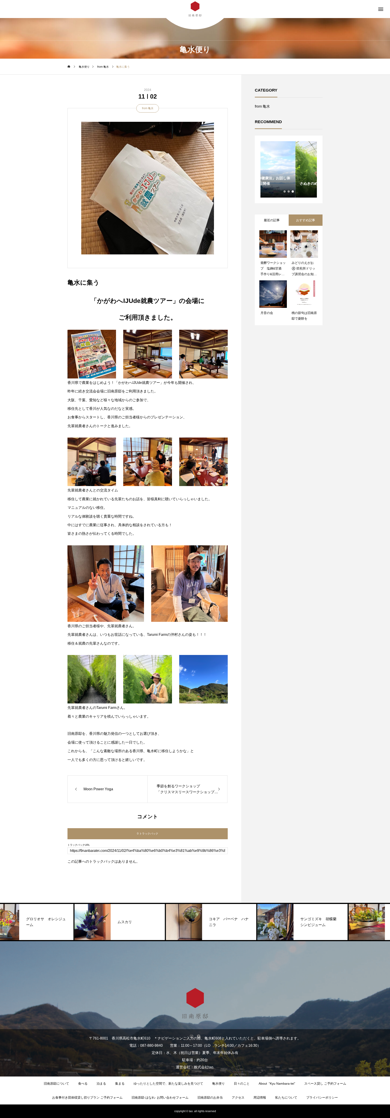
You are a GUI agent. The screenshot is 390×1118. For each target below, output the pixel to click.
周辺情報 (259, 1097)
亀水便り (218, 1083)
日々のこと (242, 1083)
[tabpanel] (288, 169)
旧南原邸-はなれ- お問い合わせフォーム (160, 1097)
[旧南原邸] (195, 1003)
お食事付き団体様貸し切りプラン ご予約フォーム (87, 1097)
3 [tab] (293, 191)
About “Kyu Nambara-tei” (277, 1083)
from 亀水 (147, 108)
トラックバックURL (78, 845)
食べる (83, 1083)
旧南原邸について (56, 1083)
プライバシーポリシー (322, 1097)
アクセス (238, 1097)
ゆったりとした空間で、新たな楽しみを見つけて (168, 1083)
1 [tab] (284, 191)
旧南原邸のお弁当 (210, 1097)
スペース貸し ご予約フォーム (325, 1083)
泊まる (101, 1083)
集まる (120, 1083)
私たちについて (286, 1097)
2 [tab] (289, 191)
